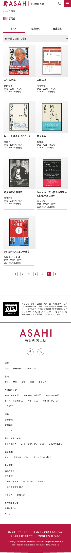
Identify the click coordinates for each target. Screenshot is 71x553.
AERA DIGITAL (11, 395)
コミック (42, 381)
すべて (14, 28)
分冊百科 (17, 368)
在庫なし (57, 28)
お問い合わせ (11, 508)
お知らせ (21, 494)
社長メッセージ (11, 470)
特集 (7, 414)
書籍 (7, 376)
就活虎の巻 (28, 481)
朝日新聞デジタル (28, 536)
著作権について (11, 502)
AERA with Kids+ (31, 395)
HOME (5, 11)
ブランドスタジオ (21, 457)
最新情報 (9, 419)
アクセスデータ (24, 532)
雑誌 (7, 363)
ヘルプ (8, 513)
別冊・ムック (31, 368)
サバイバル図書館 (12, 400)
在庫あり (35, 28)
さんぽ (8, 406)
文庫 (15, 381)
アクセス (8, 494)
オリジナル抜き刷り (42, 457)
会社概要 (9, 465)
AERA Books (51, 395)
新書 (23, 381)
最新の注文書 (11, 443)
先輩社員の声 (12, 481)
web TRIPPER (49, 400)
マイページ (10, 430)
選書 (32, 381)
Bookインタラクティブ (31, 443)
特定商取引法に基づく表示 (49, 536)
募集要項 (41, 481)
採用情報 (9, 476)
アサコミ (32, 400)
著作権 (36, 532)
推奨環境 (45, 532)
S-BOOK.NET (54, 443)
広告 (7, 457)
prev (16, 274)
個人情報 (11, 532)
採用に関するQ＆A (15, 486)
